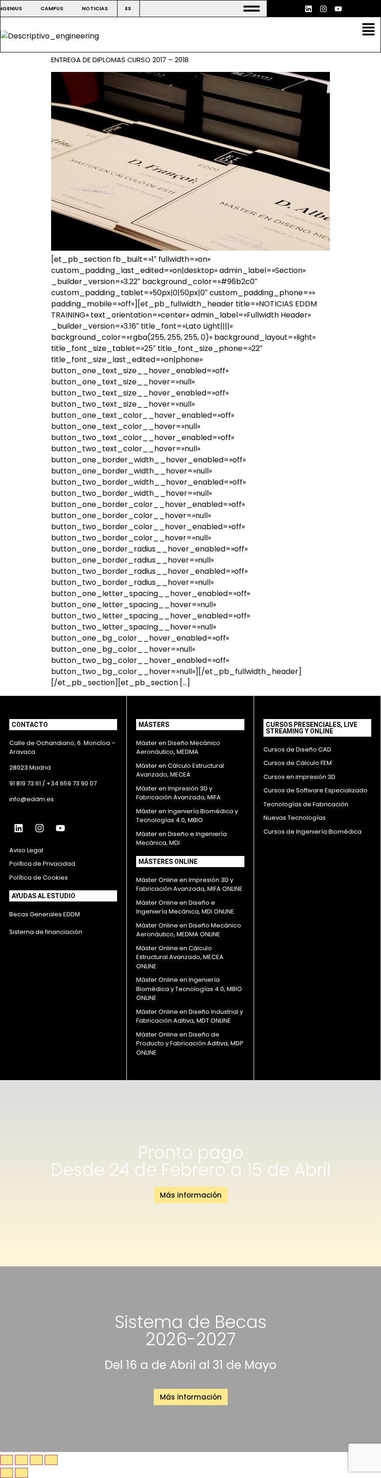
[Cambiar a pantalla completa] (21, 1460)
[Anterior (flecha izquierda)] (6, 1473)
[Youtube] (338, 8)
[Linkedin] (308, 8)
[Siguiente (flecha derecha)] (21, 1473)
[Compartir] (36, 1460)
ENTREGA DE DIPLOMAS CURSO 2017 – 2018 (120, 60)
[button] (369, 30)
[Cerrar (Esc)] (51, 1460)
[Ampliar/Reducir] (6, 1460)
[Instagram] (323, 8)
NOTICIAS (95, 8)
